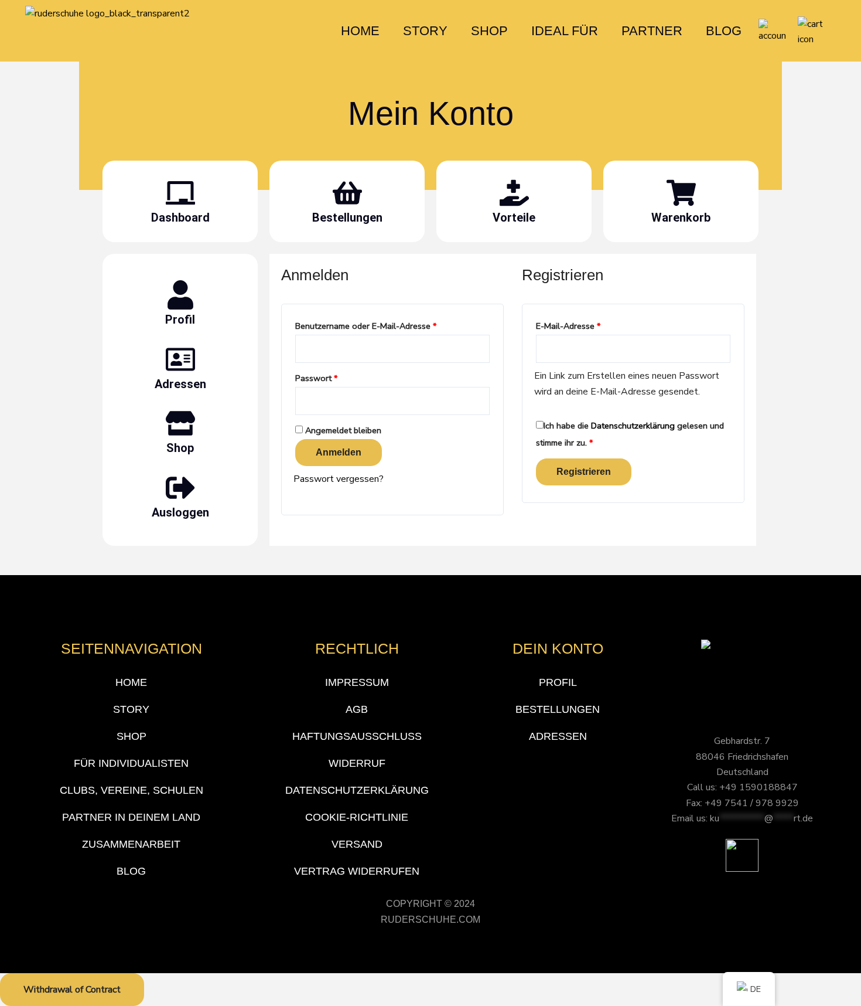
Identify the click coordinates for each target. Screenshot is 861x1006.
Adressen (180, 384)
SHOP (489, 30)
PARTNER (651, 30)
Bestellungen (347, 217)
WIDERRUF (357, 763)
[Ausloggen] (180, 487)
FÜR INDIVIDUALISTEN (131, 763)
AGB (357, 709)
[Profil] (180, 295)
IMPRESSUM (357, 682)
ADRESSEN (558, 736)
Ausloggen (180, 512)
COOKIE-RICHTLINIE (356, 817)
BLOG (724, 30)
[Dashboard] (180, 193)
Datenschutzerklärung (633, 425)
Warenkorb (680, 217)
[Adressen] (180, 359)
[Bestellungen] (347, 193)
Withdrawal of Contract (72, 989)
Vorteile (514, 217)
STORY (425, 30)
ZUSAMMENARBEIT (131, 844)
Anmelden (338, 452)
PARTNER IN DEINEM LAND (131, 817)
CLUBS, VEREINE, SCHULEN (131, 790)
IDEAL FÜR (564, 30)
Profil (180, 319)
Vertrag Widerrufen (356, 871)
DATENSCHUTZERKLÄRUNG (357, 790)
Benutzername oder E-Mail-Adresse (387, 325)
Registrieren (583, 472)
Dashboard (180, 217)
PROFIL (558, 682)
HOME (360, 30)
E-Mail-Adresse (590, 325)
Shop (180, 448)
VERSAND (357, 844)
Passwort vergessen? (338, 479)
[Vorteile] (514, 193)
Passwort (338, 377)
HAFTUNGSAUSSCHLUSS (357, 736)
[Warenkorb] (681, 193)
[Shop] (180, 423)
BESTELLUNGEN (557, 709)
